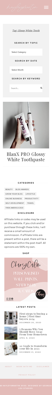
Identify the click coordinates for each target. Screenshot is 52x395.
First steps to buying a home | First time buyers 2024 (33, 316)
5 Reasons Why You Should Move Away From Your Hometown (33, 331)
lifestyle (30, 194)
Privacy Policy (27, 375)
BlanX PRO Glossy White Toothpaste (26, 156)
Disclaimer (43, 367)
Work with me (24, 367)
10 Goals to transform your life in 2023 (33, 347)
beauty (9, 189)
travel (30, 203)
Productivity (31, 198)
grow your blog (14, 194)
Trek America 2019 (14, 208)
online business (13, 198)
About (8, 367)
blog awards (22, 189)
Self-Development (14, 203)
